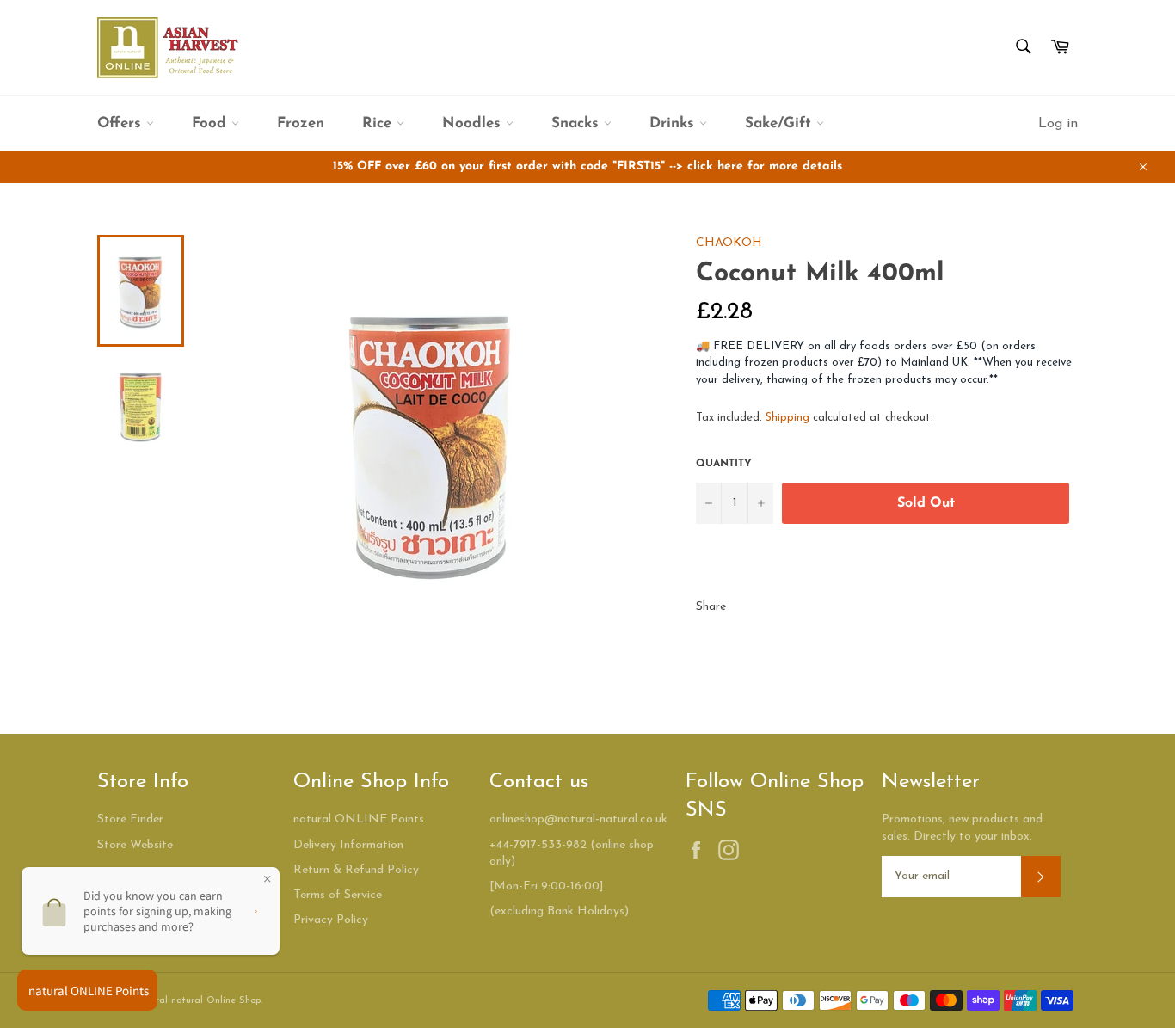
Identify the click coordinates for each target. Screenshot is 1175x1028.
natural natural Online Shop (198, 1001)
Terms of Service (337, 895)
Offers (121, 123)
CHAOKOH (729, 243)
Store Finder (130, 819)
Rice (379, 123)
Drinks (674, 123)
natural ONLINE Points (358, 819)
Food (211, 123)
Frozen (300, 123)
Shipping (787, 417)
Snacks (577, 123)
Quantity (724, 464)
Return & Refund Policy (356, 870)
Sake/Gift (780, 123)
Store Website (135, 845)
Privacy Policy (330, 920)
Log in (1058, 124)
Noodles (474, 123)
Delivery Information (348, 845)
